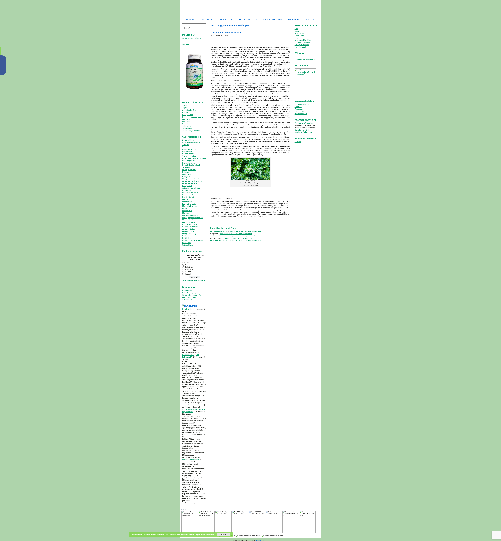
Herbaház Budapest (303, 104)
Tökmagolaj (187, 126)
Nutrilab (193, 306)
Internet (187, 271)
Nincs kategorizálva (190, 224)
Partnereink (187, 290)
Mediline (298, 107)
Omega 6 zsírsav (302, 45)
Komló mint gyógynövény (192, 117)
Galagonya (186, 174)
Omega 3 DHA (188, 231)
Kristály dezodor (189, 197)
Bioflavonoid (187, 151)
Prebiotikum (187, 236)
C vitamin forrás (188, 154)
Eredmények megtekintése (194, 280)
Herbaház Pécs (301, 114)
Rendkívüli (186, 309)
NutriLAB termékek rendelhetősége (190, 228)
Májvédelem (187, 211)
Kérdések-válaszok (190, 192)
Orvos (186, 262)
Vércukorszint (300, 47)
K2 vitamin (186, 190)
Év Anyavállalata (189, 170)
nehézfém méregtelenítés (265, 222)
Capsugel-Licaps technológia (194, 158)
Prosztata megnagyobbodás (193, 240)
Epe (296, 29)
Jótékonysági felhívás (191, 188)
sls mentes (186, 243)
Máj (296, 38)
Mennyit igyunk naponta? (192, 218)
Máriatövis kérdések (190, 460)
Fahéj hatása (187, 115)
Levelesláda (187, 202)
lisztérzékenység (189, 204)
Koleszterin (299, 36)
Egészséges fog (188, 160)
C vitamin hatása (189, 156)
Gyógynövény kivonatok (192, 181)
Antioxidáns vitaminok (191, 142)
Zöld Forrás (299, 111)
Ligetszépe (186, 119)
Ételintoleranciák (189, 163)
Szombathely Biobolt (303, 130)
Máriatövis (186, 121)
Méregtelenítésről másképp (226, 32)
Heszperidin (187, 186)
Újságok (187, 274)
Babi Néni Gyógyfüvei (191, 293)
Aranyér (185, 145)
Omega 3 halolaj (189, 233)
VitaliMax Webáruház (303, 132)
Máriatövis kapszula (190, 215)
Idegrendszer (300, 31)
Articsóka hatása (189, 110)
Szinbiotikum (187, 245)
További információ (207, 535)
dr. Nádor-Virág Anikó (219, 231)
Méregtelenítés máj (190, 220)
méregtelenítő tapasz (250, 222)
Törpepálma (187, 128)
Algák (184, 108)
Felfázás (185, 172)
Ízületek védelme (302, 33)
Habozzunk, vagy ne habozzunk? (190, 356)
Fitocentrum (300, 109)
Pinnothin (186, 124)
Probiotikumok (188, 238)
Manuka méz (187, 213)
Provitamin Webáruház (304, 123)
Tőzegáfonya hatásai (191, 131)
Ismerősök (188, 269)
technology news (262, 540)
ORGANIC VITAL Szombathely (189, 298)
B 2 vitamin (186, 147)
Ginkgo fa (186, 177)
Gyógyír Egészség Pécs (192, 295)
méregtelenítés (238, 222)
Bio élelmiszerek (189, 149)
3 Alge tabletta (188, 140)
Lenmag (185, 199)
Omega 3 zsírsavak (303, 42)
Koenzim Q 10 (188, 195)
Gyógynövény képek (190, 179)
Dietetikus (188, 267)
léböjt (232, 222)
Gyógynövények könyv (191, 183)
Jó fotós (298, 142)
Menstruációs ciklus (303, 40)
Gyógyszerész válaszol (191, 38)
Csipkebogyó (187, 112)
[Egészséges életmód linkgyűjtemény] (248, 535)
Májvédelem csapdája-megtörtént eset (245, 231)
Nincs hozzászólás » (281, 222)
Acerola (185, 105)
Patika (187, 265)
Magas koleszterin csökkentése (189, 207)
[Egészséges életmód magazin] (272, 535)
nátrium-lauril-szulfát (190, 222)
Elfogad (223, 534)
